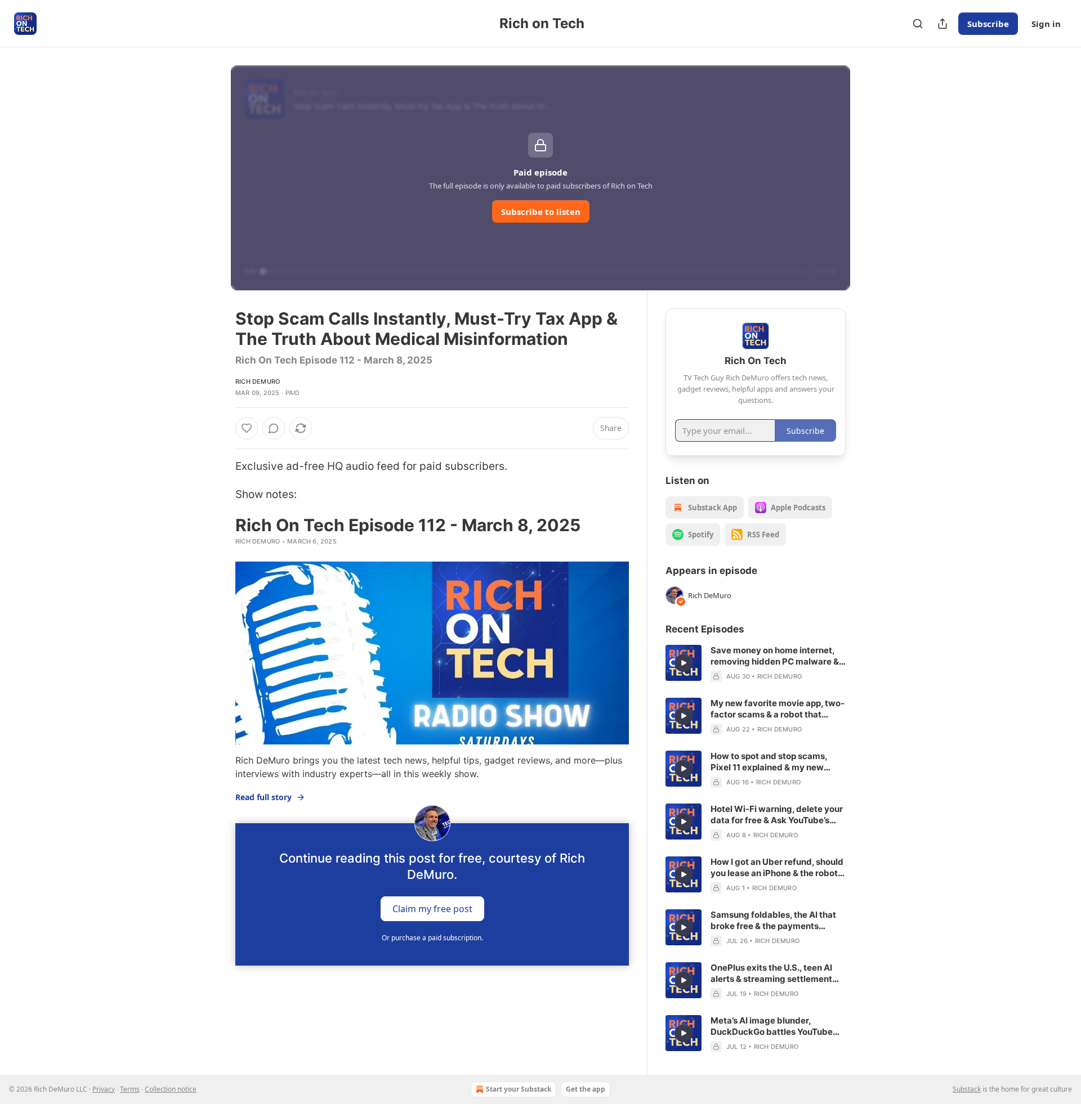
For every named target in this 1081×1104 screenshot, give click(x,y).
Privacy (103, 1089)
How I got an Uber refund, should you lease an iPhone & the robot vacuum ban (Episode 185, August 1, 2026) (777, 867)
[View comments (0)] (273, 428)
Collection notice (170, 1089)
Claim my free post (432, 908)
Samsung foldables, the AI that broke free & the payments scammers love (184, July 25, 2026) (773, 920)
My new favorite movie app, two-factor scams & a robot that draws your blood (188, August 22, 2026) (778, 709)
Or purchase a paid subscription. (432, 938)
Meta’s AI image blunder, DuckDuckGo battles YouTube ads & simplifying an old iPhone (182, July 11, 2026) (774, 1026)
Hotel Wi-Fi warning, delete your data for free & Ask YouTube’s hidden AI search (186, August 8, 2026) (777, 815)
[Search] (917, 23)
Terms (130, 1089)
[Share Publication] (942, 23)
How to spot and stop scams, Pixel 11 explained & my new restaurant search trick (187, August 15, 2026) (769, 762)
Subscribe (988, 23)
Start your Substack (518, 1089)
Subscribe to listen (540, 211)
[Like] (246, 428)
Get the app (585, 1089)
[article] (755, 663)
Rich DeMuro (257, 381)
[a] (683, 663)
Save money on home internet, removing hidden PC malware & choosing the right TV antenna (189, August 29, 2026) (775, 656)
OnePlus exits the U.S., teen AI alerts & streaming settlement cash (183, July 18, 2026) (771, 973)
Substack (967, 1089)
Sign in (1046, 23)
